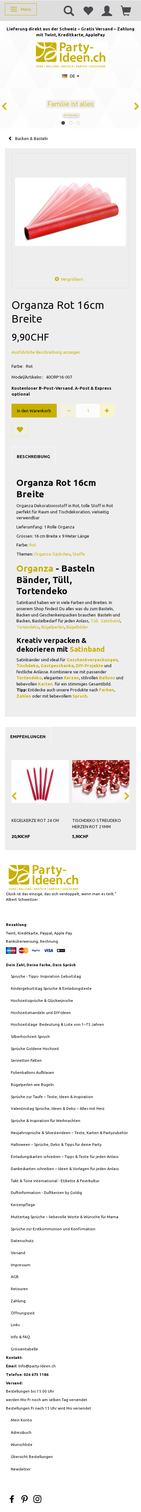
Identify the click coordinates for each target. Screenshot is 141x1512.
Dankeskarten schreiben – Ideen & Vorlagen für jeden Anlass (65, 1168)
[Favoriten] (88, 10)
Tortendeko (27, 627)
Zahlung (18, 1301)
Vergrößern (72, 279)
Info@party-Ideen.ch (37, 1366)
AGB (15, 1276)
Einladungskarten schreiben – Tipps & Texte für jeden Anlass (64, 1156)
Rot (33, 545)
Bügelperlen (52, 627)
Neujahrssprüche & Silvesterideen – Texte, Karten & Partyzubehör (69, 1132)
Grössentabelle (24, 1349)
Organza (34, 568)
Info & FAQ (20, 1337)
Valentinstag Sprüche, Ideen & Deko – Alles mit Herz (58, 1108)
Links (15, 1325)
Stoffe (78, 554)
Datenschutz (22, 1240)
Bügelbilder (77, 627)
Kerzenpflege (23, 1204)
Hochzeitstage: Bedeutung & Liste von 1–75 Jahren (57, 1024)
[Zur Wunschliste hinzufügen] (19, 429)
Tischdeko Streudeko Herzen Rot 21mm (96, 823)
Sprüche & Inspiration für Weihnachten (45, 1120)
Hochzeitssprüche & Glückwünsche (42, 1000)
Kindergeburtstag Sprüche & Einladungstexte (51, 988)
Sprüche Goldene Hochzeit (35, 1048)
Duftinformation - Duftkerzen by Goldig (46, 1192)
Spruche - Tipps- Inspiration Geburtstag (46, 976)
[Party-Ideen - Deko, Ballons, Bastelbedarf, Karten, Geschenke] (70, 54)
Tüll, (95, 620)
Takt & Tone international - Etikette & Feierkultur (55, 1181)
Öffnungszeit (23, 1313)
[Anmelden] (107, 10)
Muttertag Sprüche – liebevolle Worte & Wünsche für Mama (64, 1217)
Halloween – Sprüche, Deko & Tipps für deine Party (56, 1144)
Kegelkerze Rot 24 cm (35, 820)
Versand (18, 1253)
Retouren (19, 1289)
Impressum (20, 1265)
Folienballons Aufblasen (32, 1072)
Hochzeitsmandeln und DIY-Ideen (41, 1012)
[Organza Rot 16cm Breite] (70, 212)
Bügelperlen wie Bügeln (32, 1084)
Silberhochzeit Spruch (30, 1036)
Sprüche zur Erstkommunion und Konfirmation (53, 1229)
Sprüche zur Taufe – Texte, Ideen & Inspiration (52, 1096)
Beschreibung (33, 456)
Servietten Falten (26, 1060)
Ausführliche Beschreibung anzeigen (45, 352)
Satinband (110, 620)
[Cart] (126, 10)
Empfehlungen (28, 736)
